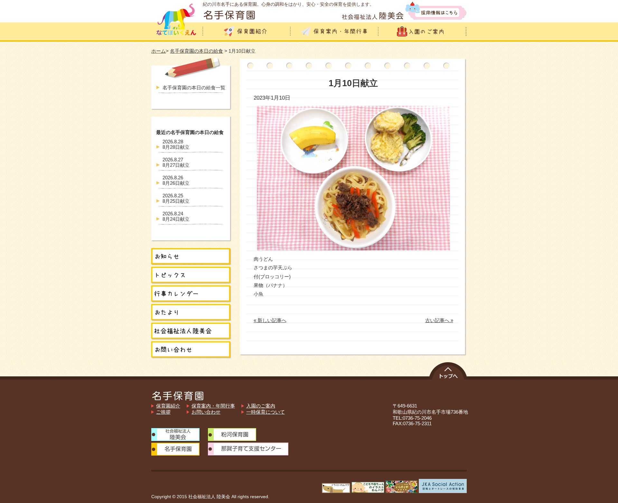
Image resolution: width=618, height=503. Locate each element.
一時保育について (265, 412)
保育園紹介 (168, 406)
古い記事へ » (439, 320)
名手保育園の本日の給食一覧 (194, 87)
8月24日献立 (176, 216)
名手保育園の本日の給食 (196, 51)
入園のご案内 (260, 406)
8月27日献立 (176, 162)
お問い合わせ (206, 412)
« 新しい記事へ (270, 320)
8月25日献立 (176, 198)
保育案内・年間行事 (213, 406)
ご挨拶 (163, 412)
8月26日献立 (176, 180)
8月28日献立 (176, 144)
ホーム (158, 51)
